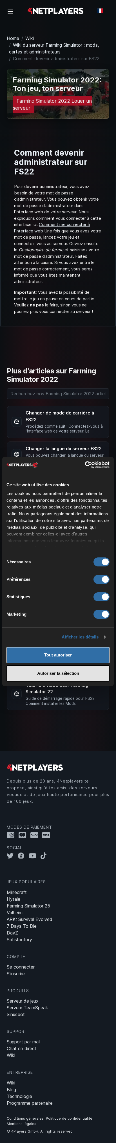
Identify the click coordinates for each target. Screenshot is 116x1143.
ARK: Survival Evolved (29, 919)
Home (13, 38)
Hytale (13, 899)
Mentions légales (21, 1124)
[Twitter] (12, 856)
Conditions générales (25, 1118)
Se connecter (21, 967)
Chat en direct (21, 1048)
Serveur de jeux (23, 1001)
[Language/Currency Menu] (100, 10)
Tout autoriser (58, 655)
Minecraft (17, 892)
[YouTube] (35, 856)
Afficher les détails (80, 637)
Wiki (29, 38)
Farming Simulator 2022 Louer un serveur (52, 104)
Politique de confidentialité (69, 1118)
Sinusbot (16, 1014)
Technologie (19, 1096)
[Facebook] (23, 856)
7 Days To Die (22, 926)
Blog (11, 1089)
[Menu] (12, 11)
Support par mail (23, 1042)
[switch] (101, 579)
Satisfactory (19, 939)
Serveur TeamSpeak (27, 1007)
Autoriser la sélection (58, 673)
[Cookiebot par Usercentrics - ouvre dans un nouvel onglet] (85, 465)
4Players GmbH (24, 1131)
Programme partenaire (30, 1103)
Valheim (15, 912)
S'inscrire (16, 973)
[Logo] (55, 10)
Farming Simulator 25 (28, 906)
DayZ (12, 933)
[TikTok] (45, 856)
